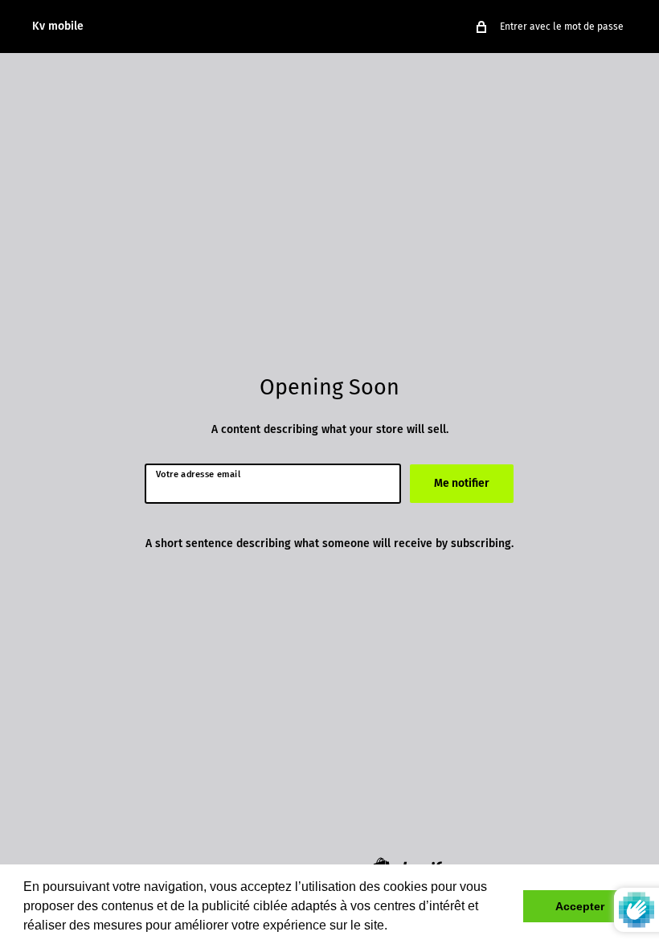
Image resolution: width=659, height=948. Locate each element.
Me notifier (461, 483)
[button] (393, 927)
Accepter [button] (579, 906)
